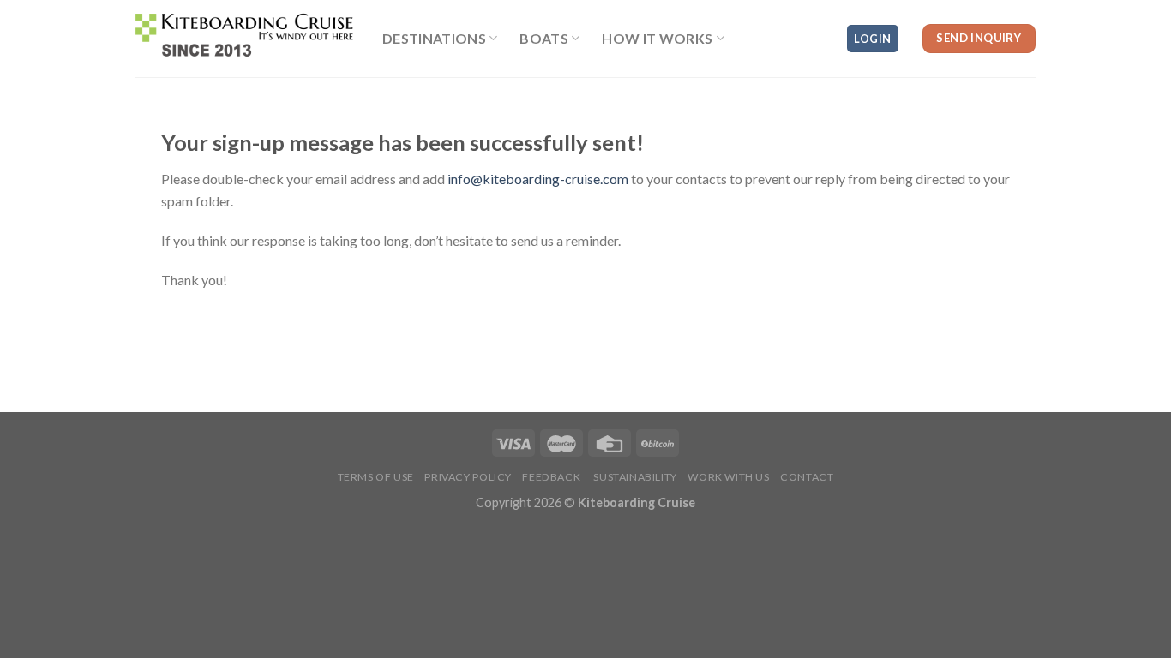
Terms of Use (376, 476)
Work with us (728, 476)
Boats (543, 38)
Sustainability (634, 476)
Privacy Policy (468, 476)
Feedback (551, 476)
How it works (657, 38)
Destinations (434, 38)
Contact (806, 476)
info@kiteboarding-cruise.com (537, 178)
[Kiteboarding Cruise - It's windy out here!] (246, 38)
